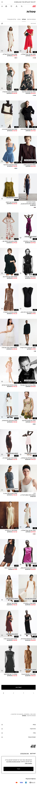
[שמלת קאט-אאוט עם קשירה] (9, 76)
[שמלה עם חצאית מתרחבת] (27, 76)
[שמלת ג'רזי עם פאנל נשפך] (9, 659)
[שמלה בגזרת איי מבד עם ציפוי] (27, 370)
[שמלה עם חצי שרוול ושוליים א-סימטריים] (27, 39)
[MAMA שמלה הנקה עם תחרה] (9, 332)
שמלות (24, 716)
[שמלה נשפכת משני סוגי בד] (9, 478)
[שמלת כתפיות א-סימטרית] (9, 297)
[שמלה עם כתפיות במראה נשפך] (9, 114)
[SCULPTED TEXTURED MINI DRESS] (27, 478)
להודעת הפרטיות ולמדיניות (13, 761)
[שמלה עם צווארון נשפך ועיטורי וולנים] (27, 114)
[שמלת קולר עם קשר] (9, 588)
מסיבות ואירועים (31, 716)
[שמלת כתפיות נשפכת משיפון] (9, 370)
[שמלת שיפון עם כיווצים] (27, 149)
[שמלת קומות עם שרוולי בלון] (9, 261)
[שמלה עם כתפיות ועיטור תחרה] (27, 623)
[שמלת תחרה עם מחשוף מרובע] (9, 443)
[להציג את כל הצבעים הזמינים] (34, 58)
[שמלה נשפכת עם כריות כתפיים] (27, 297)
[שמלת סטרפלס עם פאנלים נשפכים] (27, 443)
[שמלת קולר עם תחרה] (27, 261)
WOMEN (26, 714)
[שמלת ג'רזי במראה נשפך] (9, 553)
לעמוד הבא (18, 687)
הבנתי (18, 769)
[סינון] (2, 23)
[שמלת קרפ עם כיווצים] (9, 187)
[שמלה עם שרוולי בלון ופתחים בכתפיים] (9, 405)
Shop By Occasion (17, 714)
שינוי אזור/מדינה (24, 753)
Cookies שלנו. (28, 763)
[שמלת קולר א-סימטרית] (27, 226)
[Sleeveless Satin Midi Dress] (27, 187)
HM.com (33, 714)
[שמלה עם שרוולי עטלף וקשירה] (27, 332)
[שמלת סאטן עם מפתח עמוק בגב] (27, 553)
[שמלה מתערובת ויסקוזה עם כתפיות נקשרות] (9, 226)
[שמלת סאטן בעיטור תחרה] (9, 623)
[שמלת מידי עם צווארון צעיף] (27, 659)
